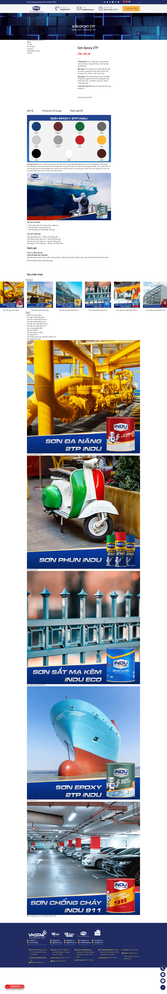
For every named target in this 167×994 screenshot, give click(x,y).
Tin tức (29, 44)
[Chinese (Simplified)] (126, 2)
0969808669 (163, 981)
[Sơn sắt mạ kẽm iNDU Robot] (69, 295)
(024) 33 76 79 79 (65, 958)
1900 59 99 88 (133, 950)
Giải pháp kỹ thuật (33, 51)
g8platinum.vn (57, 943)
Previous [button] (29, 280)
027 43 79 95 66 (112, 958)
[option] (40, 296)
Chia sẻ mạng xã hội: (85, 97)
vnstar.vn (32, 940)
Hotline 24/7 (64, 7)
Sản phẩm (30, 18)
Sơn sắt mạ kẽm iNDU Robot (37, 23)
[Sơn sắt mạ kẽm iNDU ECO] (98, 295)
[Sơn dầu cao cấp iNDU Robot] (127, 295)
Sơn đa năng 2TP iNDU (11, 310)
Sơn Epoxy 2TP (32, 335)
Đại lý (29, 42)
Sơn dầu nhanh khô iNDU (35, 21)
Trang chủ (30, 14)
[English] (129, 2)
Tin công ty (31, 47)
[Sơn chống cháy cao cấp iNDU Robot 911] (83, 858)
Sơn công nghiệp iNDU (35, 31)
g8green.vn (70, 940)
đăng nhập (37, 261)
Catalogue (130, 8)
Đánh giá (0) (76, 110)
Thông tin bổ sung (51, 110)
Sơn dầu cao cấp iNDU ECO (36, 29)
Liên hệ (29, 53)
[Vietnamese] (124, 2)
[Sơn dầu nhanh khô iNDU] (40, 295)
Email (84, 7)
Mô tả (30, 110)
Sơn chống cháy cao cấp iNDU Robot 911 (41, 337)
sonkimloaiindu (85, 943)
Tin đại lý (30, 49)
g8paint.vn (56, 940)
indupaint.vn (84, 940)
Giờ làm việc (108, 7)
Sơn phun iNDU (32, 38)
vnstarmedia (33, 943)
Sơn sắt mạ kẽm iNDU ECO (36, 25)
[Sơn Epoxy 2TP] (83, 742)
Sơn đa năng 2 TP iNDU (35, 34)
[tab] (30, 111)
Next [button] (28, 313)
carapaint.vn (98, 940)
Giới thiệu (30, 16)
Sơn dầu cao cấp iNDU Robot (37, 27)
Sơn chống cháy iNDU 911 (36, 40)
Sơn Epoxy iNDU (32, 36)
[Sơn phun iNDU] (83, 512)
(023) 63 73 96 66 (88, 960)
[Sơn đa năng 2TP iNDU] (83, 396)
